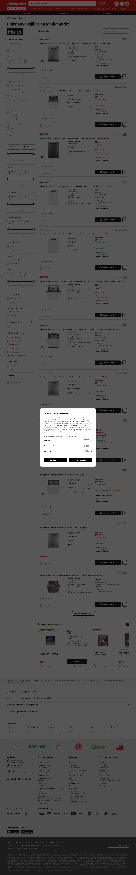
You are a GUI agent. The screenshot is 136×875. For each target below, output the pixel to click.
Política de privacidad (49, 436)
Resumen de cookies (71, 436)
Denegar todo (55, 460)
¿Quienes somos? (60, 436)
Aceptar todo (81, 460)
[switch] (86, 446)
